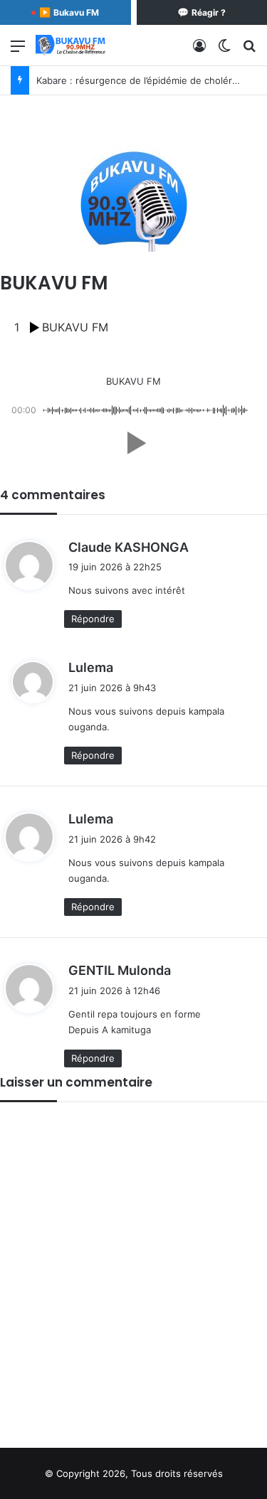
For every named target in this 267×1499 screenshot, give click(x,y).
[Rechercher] (249, 51)
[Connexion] (199, 51)
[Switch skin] (224, 51)
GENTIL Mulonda (119, 970)
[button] (133, 443)
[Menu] (18, 51)
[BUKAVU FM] (71, 45)
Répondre (93, 618)
